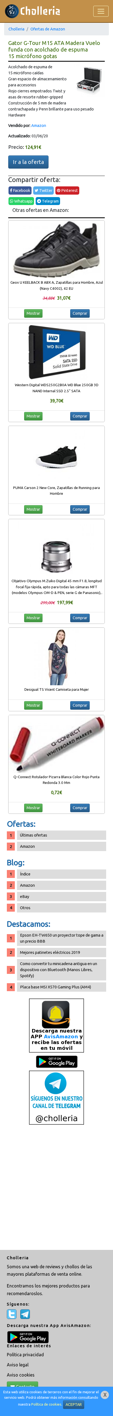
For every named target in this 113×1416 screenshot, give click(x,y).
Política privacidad (25, 1354)
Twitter (45, 190)
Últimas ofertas (33, 835)
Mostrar (33, 313)
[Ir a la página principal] (32, 11)
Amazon (38, 125)
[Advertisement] (56, 1187)
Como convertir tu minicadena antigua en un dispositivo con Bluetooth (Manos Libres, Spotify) (58, 969)
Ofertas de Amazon (47, 29)
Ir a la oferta (28, 162)
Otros (25, 907)
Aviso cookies (21, 1374)
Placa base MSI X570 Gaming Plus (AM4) (55, 987)
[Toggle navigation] (101, 11)
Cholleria (16, 29)
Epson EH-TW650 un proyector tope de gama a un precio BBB (61, 938)
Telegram (50, 201)
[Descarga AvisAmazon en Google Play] (56, 1025)
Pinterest (69, 190)
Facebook (21, 190)
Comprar (80, 313)
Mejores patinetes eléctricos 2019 (50, 952)
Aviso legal (18, 1364)
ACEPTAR (74, 1404)
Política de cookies (46, 1404)
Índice (25, 874)
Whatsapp (23, 201)
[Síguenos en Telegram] (56, 1097)
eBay (24, 896)
